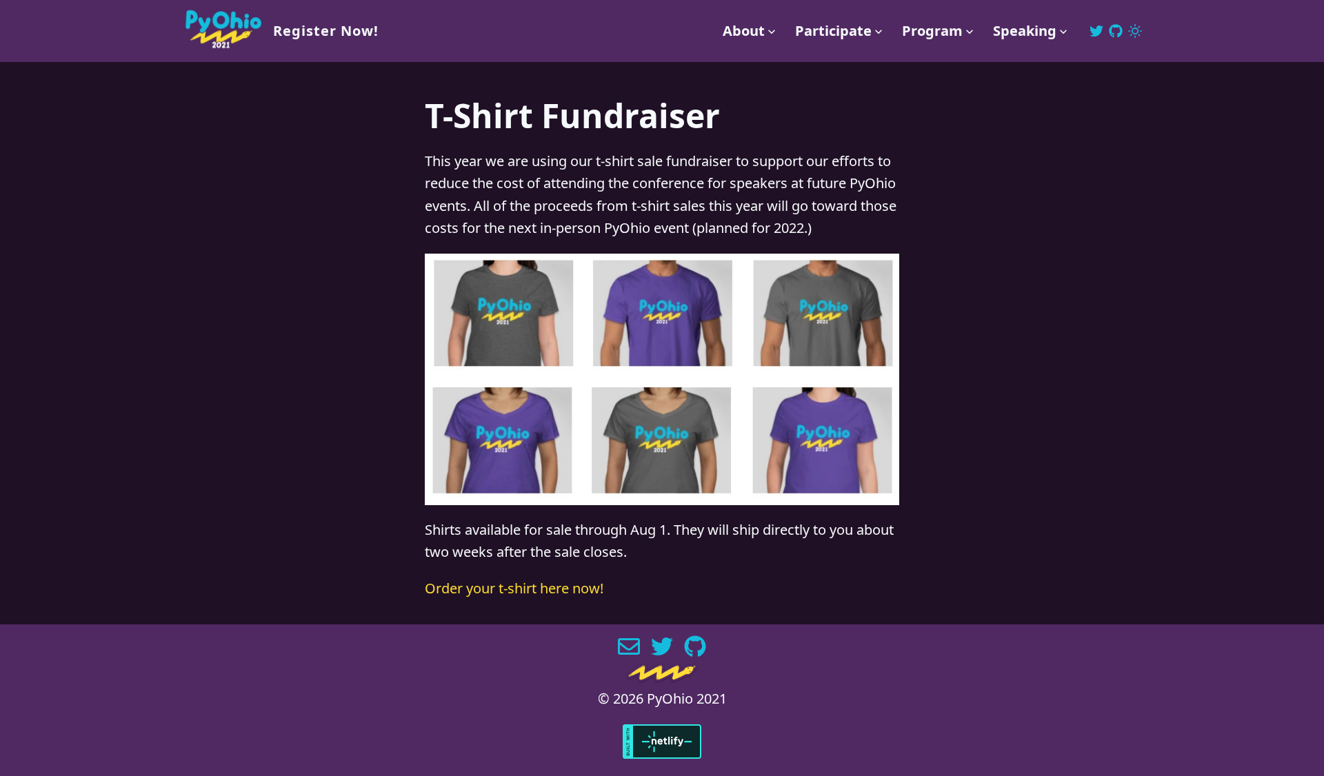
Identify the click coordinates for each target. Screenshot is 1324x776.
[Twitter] (1096, 31)
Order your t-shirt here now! (514, 588)
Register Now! (326, 30)
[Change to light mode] (1135, 31)
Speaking (1024, 30)
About (744, 30)
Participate (833, 30)
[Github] (1116, 31)
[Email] (629, 653)
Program (932, 30)
